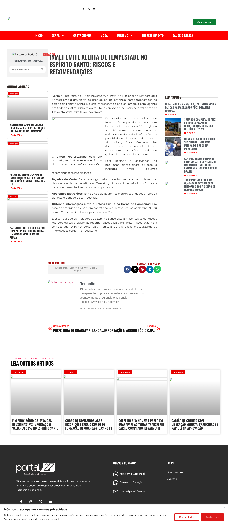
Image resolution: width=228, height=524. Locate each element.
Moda (104, 35)
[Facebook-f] (78, 9)
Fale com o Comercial (132, 474)
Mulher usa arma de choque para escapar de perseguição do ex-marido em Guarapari (27, 128)
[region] (114, 514)
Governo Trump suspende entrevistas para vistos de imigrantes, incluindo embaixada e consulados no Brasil (200, 165)
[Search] (42, 69)
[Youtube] (94, 9)
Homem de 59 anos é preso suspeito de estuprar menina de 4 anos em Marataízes (199, 144)
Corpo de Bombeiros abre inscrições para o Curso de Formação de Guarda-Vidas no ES (88, 424)
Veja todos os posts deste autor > (100, 309)
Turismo (122, 35)
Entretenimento (153, 35)
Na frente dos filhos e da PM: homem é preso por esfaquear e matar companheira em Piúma (27, 232)
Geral (56, 35)
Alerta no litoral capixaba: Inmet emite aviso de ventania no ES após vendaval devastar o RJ (27, 179)
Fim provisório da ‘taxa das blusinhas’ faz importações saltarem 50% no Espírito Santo (35, 424)
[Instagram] (83, 9)
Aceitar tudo (212, 517)
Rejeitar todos (186, 517)
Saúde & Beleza (182, 35)
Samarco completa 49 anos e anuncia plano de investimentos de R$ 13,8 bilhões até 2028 (200, 124)
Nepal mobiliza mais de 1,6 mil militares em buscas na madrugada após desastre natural (190, 107)
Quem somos (175, 472)
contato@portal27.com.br (132, 491)
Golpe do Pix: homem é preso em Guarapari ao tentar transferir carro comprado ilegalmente (141, 424)
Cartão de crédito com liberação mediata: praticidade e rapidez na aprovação (194, 424)
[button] (127, 269)
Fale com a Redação (131, 482)
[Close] (224, 507)
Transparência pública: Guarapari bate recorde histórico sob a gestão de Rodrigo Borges (199, 185)
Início (39, 35)
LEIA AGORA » (16, 135)
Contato (172, 479)
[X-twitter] (88, 9)
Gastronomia (82, 35)
